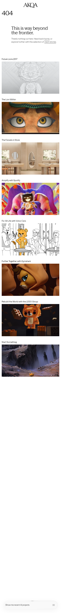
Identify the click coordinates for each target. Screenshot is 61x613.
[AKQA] (30, 5)
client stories (50, 42)
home (47, 38)
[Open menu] (53, 605)
